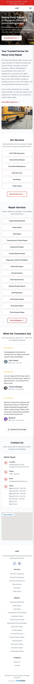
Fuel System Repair (17, 644)
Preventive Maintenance (17, 581)
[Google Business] (19, 563)
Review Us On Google (18, 429)
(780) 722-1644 (14, 474)
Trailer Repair (17, 591)
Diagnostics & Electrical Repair (17, 623)
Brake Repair (17, 605)
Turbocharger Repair (17, 651)
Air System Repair (17, 648)
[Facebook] (14, 563)
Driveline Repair (17, 630)
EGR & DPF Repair (17, 626)
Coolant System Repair (17, 619)
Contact (17, 665)
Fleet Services (17, 584)
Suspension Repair (17, 616)
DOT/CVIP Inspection (17, 574)
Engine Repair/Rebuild (17, 602)
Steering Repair (17, 641)
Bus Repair (17, 588)
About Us (17, 662)
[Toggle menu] (30, 8)
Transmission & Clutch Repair (17, 612)
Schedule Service (10, 38)
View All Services (15, 194)
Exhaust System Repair (17, 637)
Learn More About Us (9, 102)
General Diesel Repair (17, 577)
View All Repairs (16, 320)
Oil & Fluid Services (17, 634)
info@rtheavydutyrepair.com (18, 481)
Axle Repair (17, 609)
